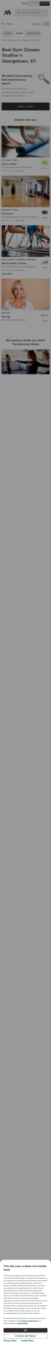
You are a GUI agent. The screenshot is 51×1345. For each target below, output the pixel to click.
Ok (25, 1330)
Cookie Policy (27, 1341)
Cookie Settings (25, 1336)
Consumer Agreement (29, 1321)
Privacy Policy (22, 1323)
